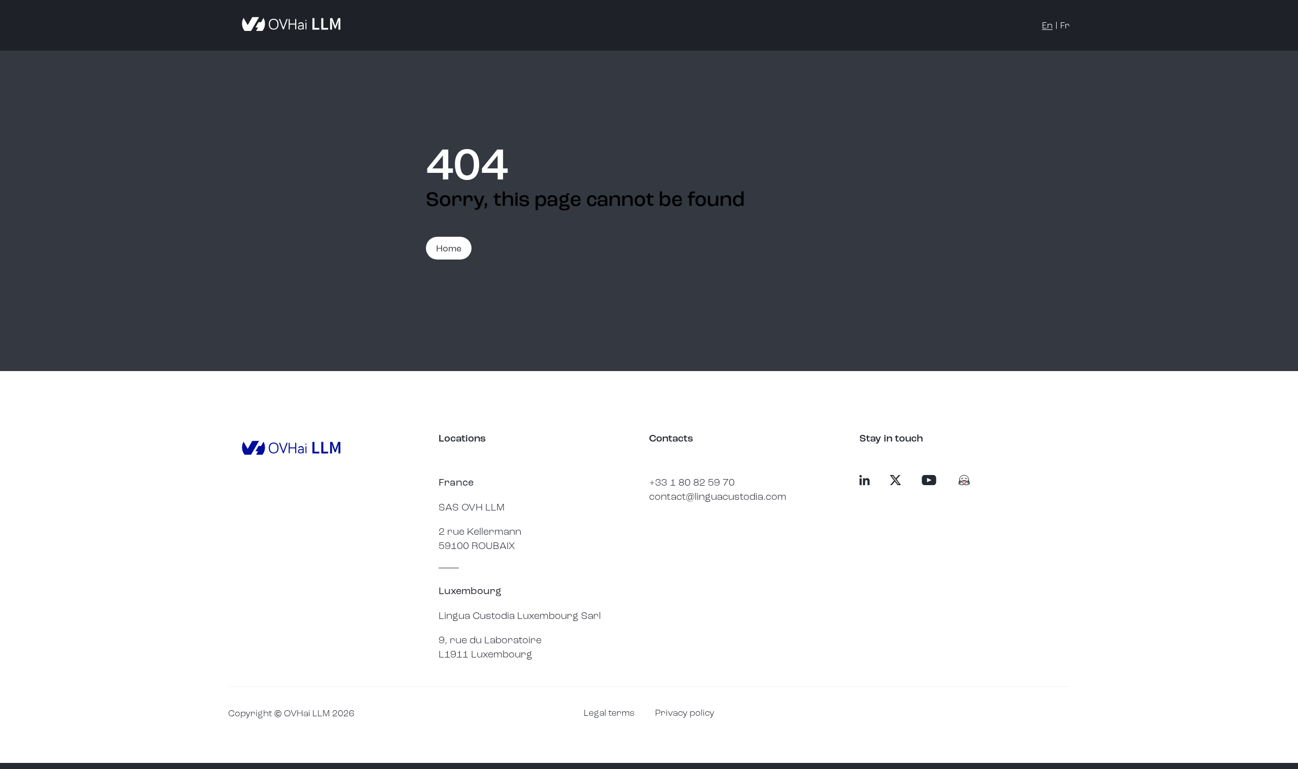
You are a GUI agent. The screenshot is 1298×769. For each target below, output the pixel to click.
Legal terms (609, 712)
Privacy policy (684, 712)
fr (1065, 25)
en (1047, 25)
